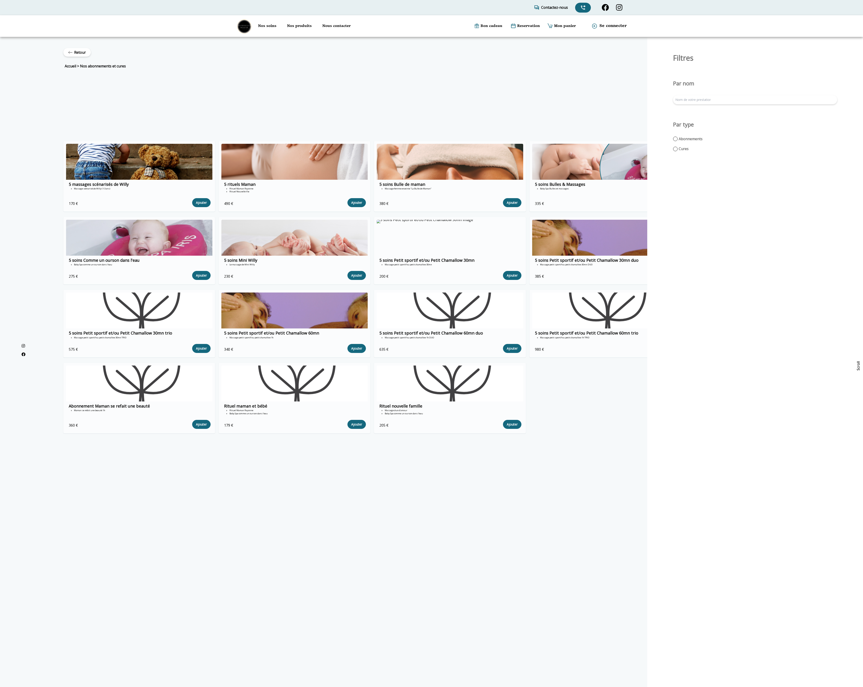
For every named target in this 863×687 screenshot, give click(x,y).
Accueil (70, 66)
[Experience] (244, 26)
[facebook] (605, 7)
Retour (80, 52)
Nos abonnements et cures (103, 66)
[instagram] (619, 7)
